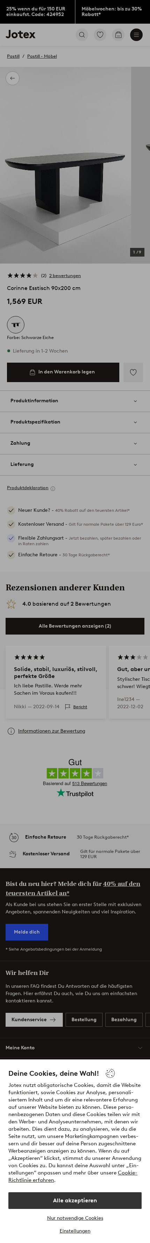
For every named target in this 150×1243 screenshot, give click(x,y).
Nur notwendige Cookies (75, 1218)
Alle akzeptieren (75, 1200)
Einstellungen (75, 1231)
